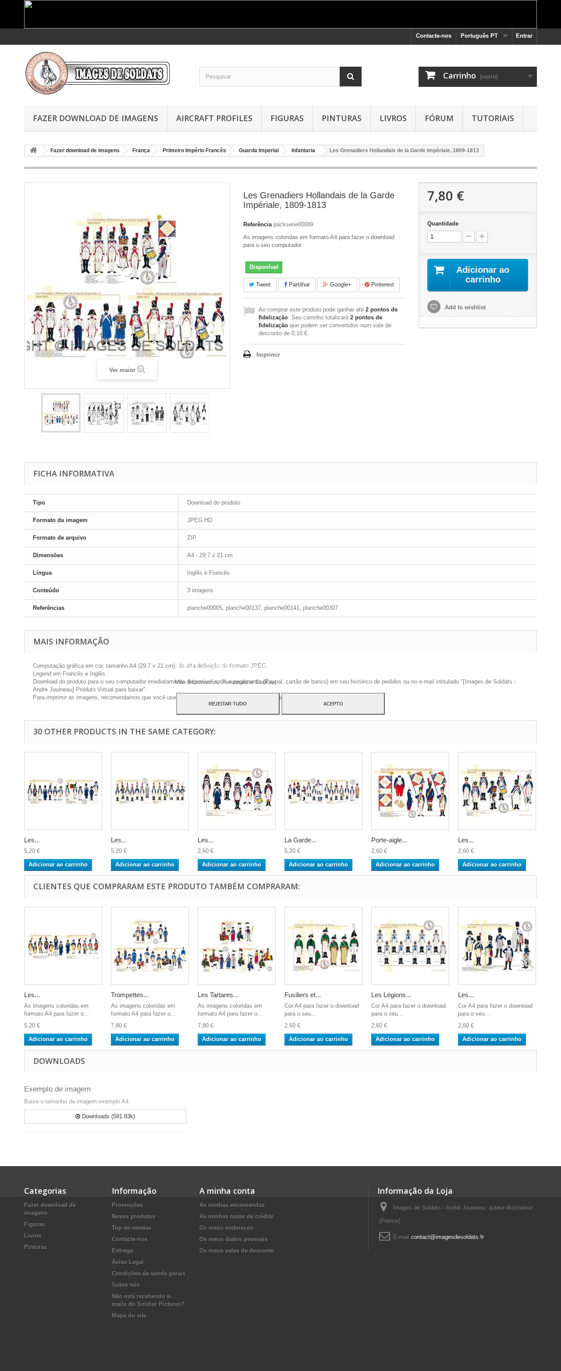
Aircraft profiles (214, 118)
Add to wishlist (464, 307)
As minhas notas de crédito (236, 1216)
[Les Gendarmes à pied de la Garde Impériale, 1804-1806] (63, 946)
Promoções (127, 1205)
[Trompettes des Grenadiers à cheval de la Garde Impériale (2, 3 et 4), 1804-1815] (150, 946)
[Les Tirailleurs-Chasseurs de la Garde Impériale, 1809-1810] (497, 791)
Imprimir (268, 354)
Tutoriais (493, 118)
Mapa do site (129, 1315)
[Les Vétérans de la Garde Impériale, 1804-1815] (237, 791)
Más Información (197, 682)
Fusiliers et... (302, 995)
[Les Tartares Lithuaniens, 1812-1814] (237, 946)
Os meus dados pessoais (233, 1239)
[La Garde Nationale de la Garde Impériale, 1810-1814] (323, 791)
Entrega (122, 1250)
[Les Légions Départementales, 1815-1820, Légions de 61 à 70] (410, 946)
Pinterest (381, 284)
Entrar (524, 35)
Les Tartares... (218, 995)
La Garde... (300, 840)
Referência (257, 224)
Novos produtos (133, 1216)
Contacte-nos (433, 35)
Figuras (287, 118)
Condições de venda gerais (148, 1273)
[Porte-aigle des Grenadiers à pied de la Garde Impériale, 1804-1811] (410, 791)
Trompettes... (130, 995)
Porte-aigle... (389, 840)
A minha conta (227, 1190)
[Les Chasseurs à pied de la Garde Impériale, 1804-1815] (63, 791)
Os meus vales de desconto (236, 1250)
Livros (393, 118)
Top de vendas (131, 1227)
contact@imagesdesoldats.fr (447, 1237)
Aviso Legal (128, 1262)
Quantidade (442, 223)
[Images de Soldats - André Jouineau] (105, 73)
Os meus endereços (226, 1227)
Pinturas (342, 118)
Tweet (262, 284)
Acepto (333, 703)
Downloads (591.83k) (107, 1116)
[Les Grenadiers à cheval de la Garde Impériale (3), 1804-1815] (497, 946)
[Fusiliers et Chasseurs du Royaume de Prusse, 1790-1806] (323, 946)
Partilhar (298, 284)
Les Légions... (391, 995)
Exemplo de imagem (57, 1089)
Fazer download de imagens (95, 118)
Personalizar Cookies (249, 682)
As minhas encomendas (232, 1205)
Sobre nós (126, 1285)
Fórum (439, 118)
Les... (32, 840)
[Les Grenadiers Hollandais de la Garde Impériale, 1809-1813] (61, 413)
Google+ (340, 284)
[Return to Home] (33, 150)
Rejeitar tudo (228, 703)
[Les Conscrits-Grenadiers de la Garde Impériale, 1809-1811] (150, 791)
